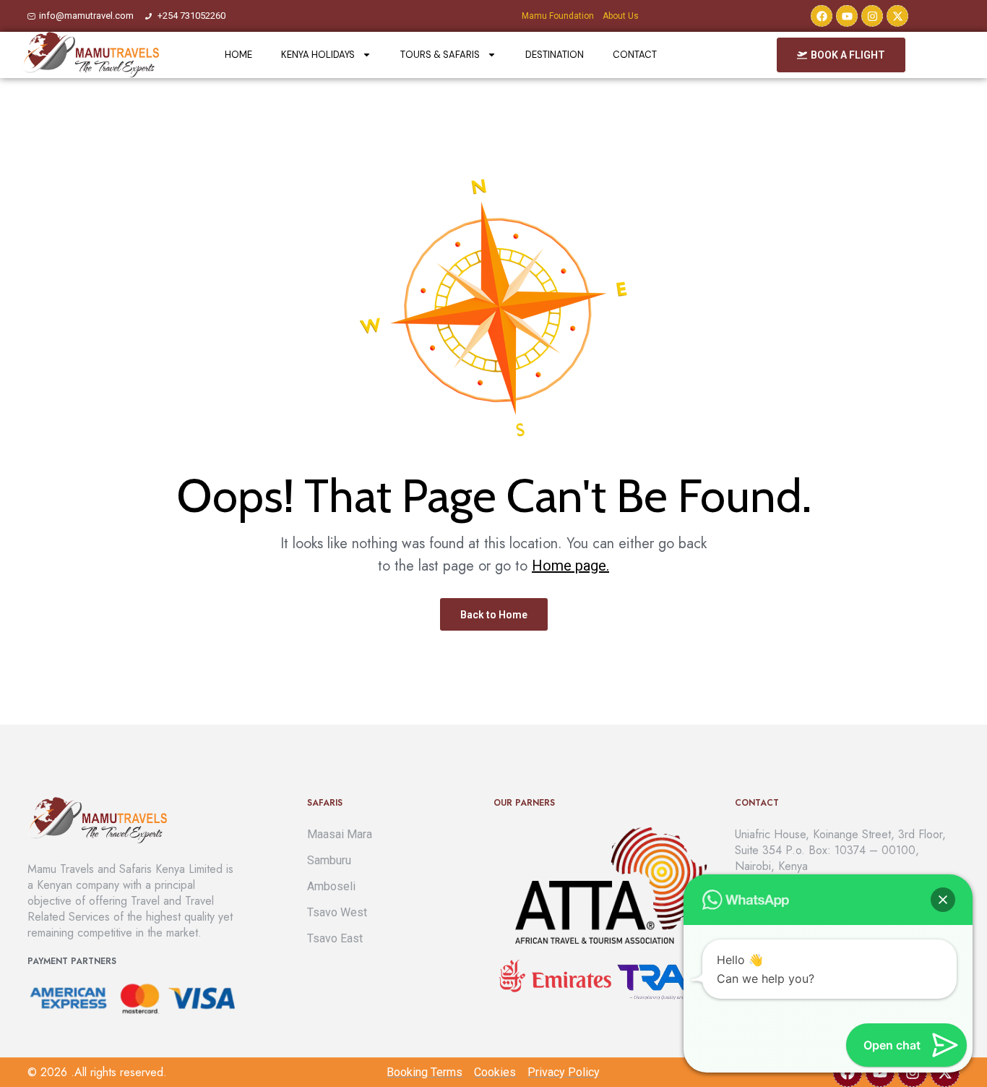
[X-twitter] (897, 16)
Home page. (570, 565)
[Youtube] (847, 16)
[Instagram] (872, 16)
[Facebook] (821, 16)
